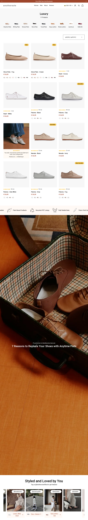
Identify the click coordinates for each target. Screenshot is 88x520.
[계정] (75, 5)
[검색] (79, 5)
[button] (74, 37)
